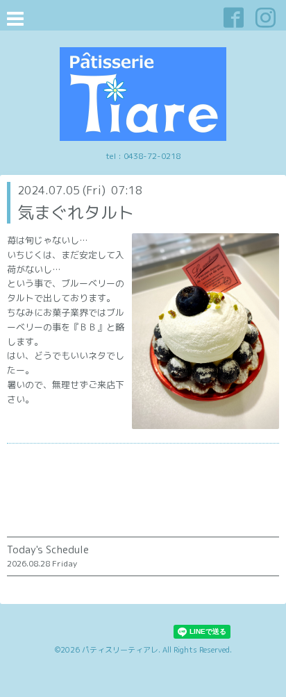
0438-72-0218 (152, 156)
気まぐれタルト (75, 212)
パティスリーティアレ (120, 649)
